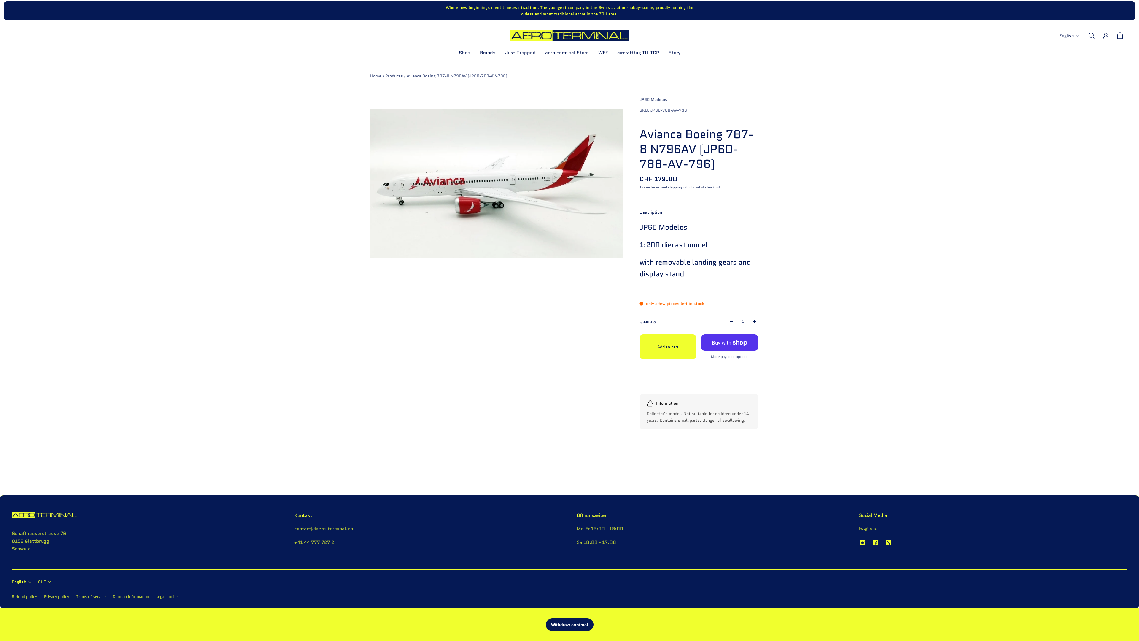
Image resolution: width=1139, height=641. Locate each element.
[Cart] (1120, 35)
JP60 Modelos (653, 99)
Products (394, 76)
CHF (42, 582)
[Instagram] (862, 542)
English (19, 582)
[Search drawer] (1091, 35)
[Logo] (569, 35)
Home (376, 76)
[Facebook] (875, 542)
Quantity (648, 321)
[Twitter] (888, 542)
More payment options (729, 356)
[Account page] (1106, 35)
